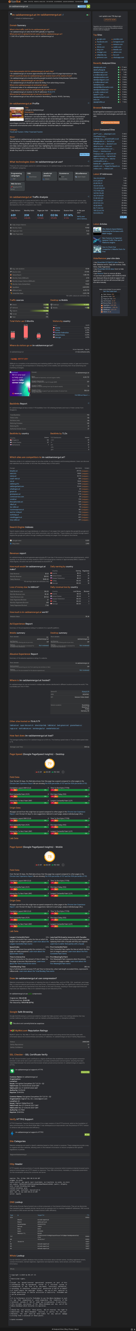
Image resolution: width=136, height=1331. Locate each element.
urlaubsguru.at (15, 489)
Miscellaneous (81, 174)
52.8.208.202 (98, 213)
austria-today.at (16, 512)
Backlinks (18, 403)
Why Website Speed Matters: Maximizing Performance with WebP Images (112, 231)
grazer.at (13, 492)
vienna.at (13, 476)
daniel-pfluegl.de (99, 70)
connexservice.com (17, 497)
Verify (21, 1119)
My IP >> (123, 217)
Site (18, 1141)
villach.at (13, 504)
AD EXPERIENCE (58, 1)
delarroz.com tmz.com (102, 146)
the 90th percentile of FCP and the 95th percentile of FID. (66, 783)
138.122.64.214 (98, 211)
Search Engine (21, 527)
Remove (100, 274)
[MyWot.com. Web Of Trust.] (12, 1031)
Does (33, 978)
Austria (57, 328)
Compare (83, 6)
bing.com (100, 50)
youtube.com (118, 39)
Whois (17, 1255)
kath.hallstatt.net (25, 729)
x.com (99, 44)
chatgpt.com (101, 52)
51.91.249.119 (98, 181)
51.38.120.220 (98, 198)
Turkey (57, 330)
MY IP (85, 1)
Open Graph (81, 177)
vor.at (12, 481)
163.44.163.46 (98, 186)
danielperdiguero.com (101, 80)
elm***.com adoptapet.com (104, 134)
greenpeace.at (15, 494)
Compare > (85, 471)
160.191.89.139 (98, 196)
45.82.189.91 (97, 206)
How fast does (31, 735)
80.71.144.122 (98, 208)
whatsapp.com (118, 57)
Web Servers (16, 184)
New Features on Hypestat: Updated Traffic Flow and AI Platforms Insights (112, 240)
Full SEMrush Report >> (82, 395)
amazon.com (118, 44)
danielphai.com (98, 85)
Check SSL (85, 1072)
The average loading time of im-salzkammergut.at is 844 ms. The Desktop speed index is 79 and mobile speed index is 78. (49, 741)
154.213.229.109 (99, 178)
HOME (25, 1)
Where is (30, 680)
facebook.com (102, 42)
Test (87, 1134)
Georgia (58, 337)
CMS (29, 174)
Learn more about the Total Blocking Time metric (36, 971)
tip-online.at (14, 507)
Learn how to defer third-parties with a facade (67, 944)
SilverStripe (33, 177)
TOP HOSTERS (49, 1)
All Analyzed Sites (57, 1329)
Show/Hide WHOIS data (105, 269)
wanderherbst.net (52, 729)
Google (21, 1012)
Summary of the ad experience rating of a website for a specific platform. (34, 628)
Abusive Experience (24, 654)
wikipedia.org (101, 55)
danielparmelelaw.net (100, 90)
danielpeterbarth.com (101, 97)
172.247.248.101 (99, 188)
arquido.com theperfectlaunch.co (106, 166)
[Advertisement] (50, 54)
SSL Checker (28, 1054)
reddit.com (117, 47)
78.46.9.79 (51, 92)
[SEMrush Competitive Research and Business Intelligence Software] (19, 359)
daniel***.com (98, 95)
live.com (116, 55)
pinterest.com (102, 57)
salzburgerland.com (17, 486)
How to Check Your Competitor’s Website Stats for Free (113, 249)
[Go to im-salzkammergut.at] (63, 15)
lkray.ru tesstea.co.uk (102, 151)
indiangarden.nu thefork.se (103, 141)
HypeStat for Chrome (111, 123)
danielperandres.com (100, 77)
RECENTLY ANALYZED (39, 1)
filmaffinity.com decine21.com (105, 144)
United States (60, 335)
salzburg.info (14, 484)
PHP (14, 179)
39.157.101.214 (98, 203)
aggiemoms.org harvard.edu (104, 156)
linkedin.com (117, 50)
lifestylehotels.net (16, 502)
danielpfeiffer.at (99, 102)
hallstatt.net (14, 725)
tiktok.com (101, 47)
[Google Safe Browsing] (11, 1023)
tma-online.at (15, 520)
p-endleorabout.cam (100, 82)
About (77, 1329)
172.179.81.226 (98, 191)
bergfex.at (14, 471)
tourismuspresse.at (17, 510)
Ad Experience (21, 623)
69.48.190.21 (97, 183)
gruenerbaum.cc (76, 725)
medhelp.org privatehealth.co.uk (106, 139)
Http (16, 1164)
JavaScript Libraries (47, 175)
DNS (16, 1202)
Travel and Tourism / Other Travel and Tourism (26, 132)
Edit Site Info (84, 154)
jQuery (47, 179)
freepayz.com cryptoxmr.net (104, 154)
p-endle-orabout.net (100, 92)
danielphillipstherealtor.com (103, 87)
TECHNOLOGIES (79, 1)
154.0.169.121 (98, 201)
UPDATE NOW (110, 20)
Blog (66, 1329)
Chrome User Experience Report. (21, 783)
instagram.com (118, 42)
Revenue (18, 553)
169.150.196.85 (98, 193)
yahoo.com (117, 52)
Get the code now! (110, 291)
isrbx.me (96, 100)
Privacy (71, 1329)
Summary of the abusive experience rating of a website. (28, 658)
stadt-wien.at (15, 479)
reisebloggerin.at (16, 517)
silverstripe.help (40, 725)
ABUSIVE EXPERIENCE (68, 1)
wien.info (13, 474)
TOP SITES (30, 1)
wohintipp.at (14, 515)
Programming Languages (16, 175)
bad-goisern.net (63, 725)
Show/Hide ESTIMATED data (107, 262)
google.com (101, 39)
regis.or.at (13, 729)
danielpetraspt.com (100, 72)
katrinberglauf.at (39, 729)
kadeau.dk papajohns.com (103, 164)
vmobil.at (13, 499)
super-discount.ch (26, 725)
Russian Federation (62, 333)
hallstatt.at (52, 725)
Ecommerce (64, 174)
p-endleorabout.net (100, 75)
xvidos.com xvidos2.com (103, 169)
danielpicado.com (99, 67)
